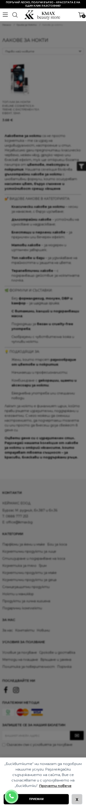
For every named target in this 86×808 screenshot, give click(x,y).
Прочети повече (55, 786)
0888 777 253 (17, 794)
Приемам (36, 799)
